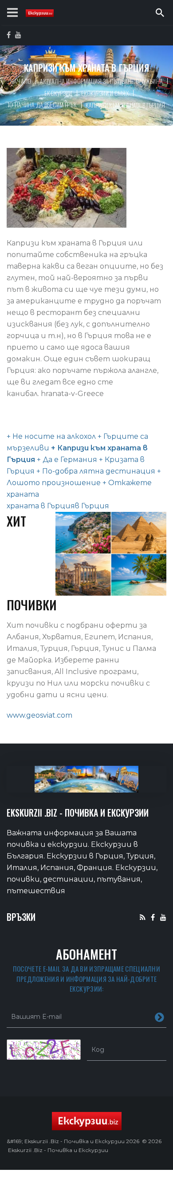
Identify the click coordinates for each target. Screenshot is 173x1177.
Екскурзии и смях (105, 93)
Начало (20, 81)
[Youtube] (163, 917)
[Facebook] (153, 917)
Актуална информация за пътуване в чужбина (101, 81)
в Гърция (92, 506)
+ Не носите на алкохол (51, 436)
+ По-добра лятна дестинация (95, 471)
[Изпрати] (159, 1016)
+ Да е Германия (66, 459)
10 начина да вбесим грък (42, 104)
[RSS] (142, 917)
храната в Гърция (41, 506)
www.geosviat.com (39, 715)
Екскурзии (58, 93)
